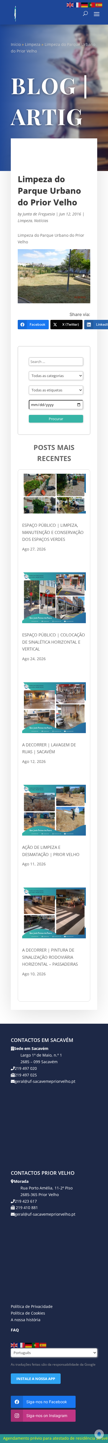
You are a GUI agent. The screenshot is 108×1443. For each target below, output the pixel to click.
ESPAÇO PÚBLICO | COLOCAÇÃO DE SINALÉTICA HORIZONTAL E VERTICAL (53, 642)
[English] (70, 4)
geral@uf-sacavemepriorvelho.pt (45, 1081)
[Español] (99, 4)
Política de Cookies (28, 1313)
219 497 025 (26, 1075)
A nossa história (25, 1319)
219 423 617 (26, 1201)
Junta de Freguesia (39, 214)
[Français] (77, 4)
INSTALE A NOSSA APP (35, 1378)
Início (16, 44)
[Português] (92, 4)
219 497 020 (26, 1068)
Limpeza (32, 44)
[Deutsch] (84, 4)
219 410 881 (26, 1207)
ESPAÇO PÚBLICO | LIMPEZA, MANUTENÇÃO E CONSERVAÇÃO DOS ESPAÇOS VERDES (53, 532)
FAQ (15, 1330)
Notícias (41, 220)
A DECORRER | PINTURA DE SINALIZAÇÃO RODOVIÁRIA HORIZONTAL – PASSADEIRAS (50, 957)
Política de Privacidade (32, 1306)
